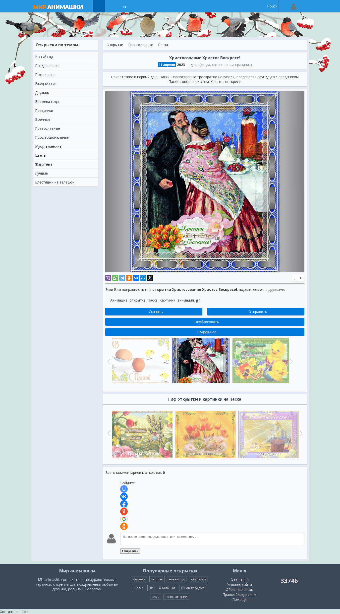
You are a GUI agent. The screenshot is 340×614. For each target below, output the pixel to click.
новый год (176, 579)
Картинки (167, 300)
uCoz (24, 611)
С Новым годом (192, 588)
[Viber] (108, 278)
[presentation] (108, 433)
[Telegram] (122, 278)
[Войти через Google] (124, 519)
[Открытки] (99, 6)
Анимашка (118, 300)
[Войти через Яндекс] (124, 511)
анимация (185, 300)
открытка (137, 300)
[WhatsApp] (115, 278)
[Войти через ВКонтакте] (124, 496)
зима (155, 597)
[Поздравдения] (136, 6)
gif (198, 300)
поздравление (176, 597)
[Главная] (63, 6)
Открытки (115, 44)
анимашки (167, 588)
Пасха (163, 44)
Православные (140, 44)
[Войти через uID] (124, 489)
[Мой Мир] (143, 278)
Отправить (130, 551)
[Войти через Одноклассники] (124, 526)
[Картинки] (112, 6)
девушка (139, 579)
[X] (150, 278)
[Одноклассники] (129, 278)
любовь (157, 579)
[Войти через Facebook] (124, 504)
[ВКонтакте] (136, 278)
